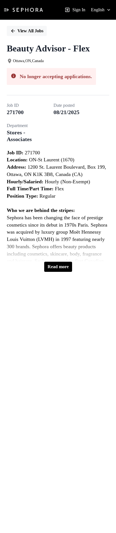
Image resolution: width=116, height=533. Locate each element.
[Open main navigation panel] (6, 10)
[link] (27, 10)
